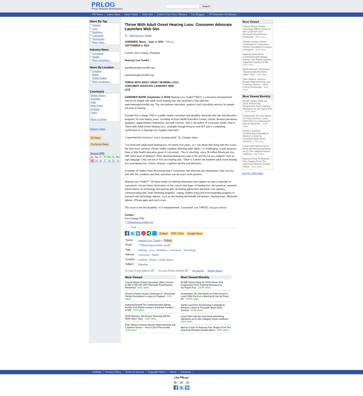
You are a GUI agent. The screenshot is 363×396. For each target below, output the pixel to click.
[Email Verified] (169, 245)
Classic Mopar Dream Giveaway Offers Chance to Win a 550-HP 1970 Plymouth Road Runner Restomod (149, 285)
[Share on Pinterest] (143, 233)
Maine (95, 74)
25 (113, 160)
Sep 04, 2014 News (252, 173)
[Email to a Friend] (154, 233)
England (95, 109)
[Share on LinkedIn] (138, 233)
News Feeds (131, 14)
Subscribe (147, 14)
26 (109, 160)
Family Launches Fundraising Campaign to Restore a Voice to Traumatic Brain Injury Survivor (203, 308)
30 (92, 160)
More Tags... (99, 42)
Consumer (97, 35)
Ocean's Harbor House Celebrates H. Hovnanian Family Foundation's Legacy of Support (150, 295)
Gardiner (97, 71)
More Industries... (102, 60)
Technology (98, 39)
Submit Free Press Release (172, 14)
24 (117, 160)
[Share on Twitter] (132, 233)
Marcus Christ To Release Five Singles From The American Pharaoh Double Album (206, 328)
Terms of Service (134, 372)
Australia (95, 98)
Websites (143, 264)
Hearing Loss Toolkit (140, 35)
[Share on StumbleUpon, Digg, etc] (149, 233)
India (93, 102)
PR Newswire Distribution (223, 14)
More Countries (99, 119)
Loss (95, 28)
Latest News (113, 14)
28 (100, 160)
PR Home (97, 14)
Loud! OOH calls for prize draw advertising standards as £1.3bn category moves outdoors (204, 317)
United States (99, 78)
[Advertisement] (210, 67)
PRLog (169, 41)
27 (105, 160)
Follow (167, 240)
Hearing (96, 25)
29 (96, 160)
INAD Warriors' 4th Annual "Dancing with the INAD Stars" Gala (256, 72)
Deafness (97, 32)
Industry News (97, 129)
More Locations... (101, 81)
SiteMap (96, 372)
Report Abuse (215, 270)
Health (95, 56)
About (173, 372)
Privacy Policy (113, 372)
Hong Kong (97, 105)
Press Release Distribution (107, 8)
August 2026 (97, 153)
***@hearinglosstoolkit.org (139, 222)
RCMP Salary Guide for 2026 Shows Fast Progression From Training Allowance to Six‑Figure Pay (202, 285)
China (94, 112)
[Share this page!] (181, 389)
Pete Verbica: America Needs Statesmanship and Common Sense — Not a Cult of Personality (150, 326)
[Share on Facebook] (127, 233)
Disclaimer (198, 270)
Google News (195, 233)
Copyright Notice (157, 372)
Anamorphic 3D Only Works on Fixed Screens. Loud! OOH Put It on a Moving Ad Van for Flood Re (205, 296)
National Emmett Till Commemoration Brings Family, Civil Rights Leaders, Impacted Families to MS (149, 307)
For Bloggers (198, 14)
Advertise (185, 372)
